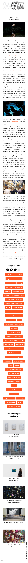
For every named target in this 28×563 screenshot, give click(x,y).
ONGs (10, 365)
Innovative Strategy (14, 332)
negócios (19, 357)
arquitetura (10, 279)
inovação (9, 336)
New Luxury (8, 361)
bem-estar (9, 287)
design (8, 307)
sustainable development (14, 390)
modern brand (10, 357)
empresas (18, 311)
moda (18, 353)
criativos (19, 299)
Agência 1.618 (18, 274)
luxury (21, 340)
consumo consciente (18, 295)
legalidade (13, 340)
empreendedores (17, 307)
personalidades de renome (14, 369)
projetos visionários (14, 377)
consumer (7, 295)
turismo (10, 406)
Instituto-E (18, 336)
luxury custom (9, 344)
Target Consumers (9, 398)
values (18, 406)
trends (19, 402)
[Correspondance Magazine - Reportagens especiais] (14, 5)
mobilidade (11, 353)
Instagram (2, 560)
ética (19, 320)
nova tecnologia (18, 361)
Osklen (17, 365)
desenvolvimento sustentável (14, 303)
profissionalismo (14, 373)
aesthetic (8, 274)
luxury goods (19, 344)
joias (5, 340)
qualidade (11, 381)
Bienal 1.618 (13, 56)
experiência (9, 324)
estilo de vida (11, 320)
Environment (10, 316)
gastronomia (19, 324)
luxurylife (8, 348)
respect (14, 385)
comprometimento (18, 291)
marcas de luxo (18, 348)
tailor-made (14, 394)
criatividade (10, 299)
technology (20, 398)
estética (19, 316)
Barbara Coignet (10, 283)
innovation (14, 328)
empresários (10, 311)
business (7, 291)
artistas (18, 279)
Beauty (20, 283)
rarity (18, 381)
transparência (11, 402)
